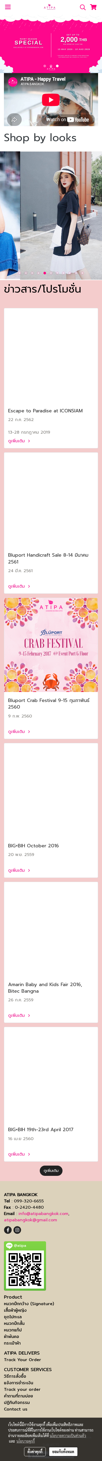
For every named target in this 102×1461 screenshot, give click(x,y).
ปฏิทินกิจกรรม (17, 1402)
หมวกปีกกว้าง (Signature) (29, 1303)
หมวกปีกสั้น (14, 1323)
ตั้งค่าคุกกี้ (34, 1451)
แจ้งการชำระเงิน (18, 1383)
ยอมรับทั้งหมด (63, 1451)
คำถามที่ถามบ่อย (18, 1396)
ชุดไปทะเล (13, 1317)
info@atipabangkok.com (43, 1214)
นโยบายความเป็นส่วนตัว (68, 1435)
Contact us (15, 1409)
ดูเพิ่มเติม (17, 441)
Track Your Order (22, 1359)
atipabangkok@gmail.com (30, 1220)
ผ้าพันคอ (11, 1336)
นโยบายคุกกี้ (25, 1441)
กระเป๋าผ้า (12, 1343)
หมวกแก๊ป (13, 1330)
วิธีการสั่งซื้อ (15, 1376)
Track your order (22, 1389)
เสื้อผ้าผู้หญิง (15, 1310)
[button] (81, 7)
